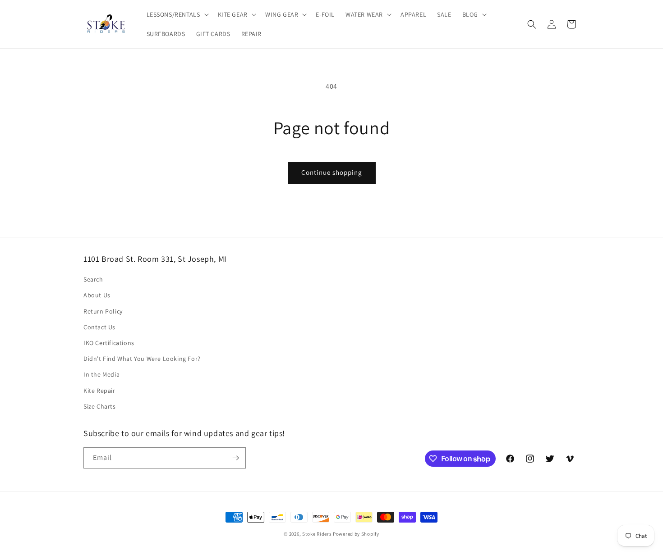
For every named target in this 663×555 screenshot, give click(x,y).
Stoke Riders (317, 534)
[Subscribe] (235, 458)
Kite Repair (99, 391)
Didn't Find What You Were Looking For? (142, 359)
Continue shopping (331, 172)
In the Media (101, 374)
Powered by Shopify (356, 534)
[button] (176, 14)
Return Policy (103, 311)
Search (93, 279)
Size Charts (99, 406)
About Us (96, 295)
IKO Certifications (108, 343)
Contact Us (99, 327)
